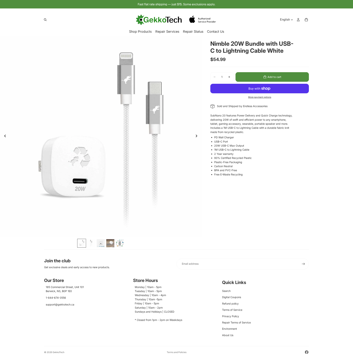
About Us (227, 335)
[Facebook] (306, 352)
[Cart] (306, 20)
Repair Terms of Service (236, 322)
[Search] (45, 20)
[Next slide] (197, 136)
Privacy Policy (230, 316)
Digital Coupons (231, 297)
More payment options (259, 97)
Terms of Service (232, 309)
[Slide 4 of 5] (110, 243)
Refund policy (230, 303)
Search (226, 290)
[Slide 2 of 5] (91, 243)
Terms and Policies (176, 352)
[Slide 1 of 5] (82, 243)
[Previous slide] (4, 136)
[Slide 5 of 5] (120, 243)
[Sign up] (303, 264)
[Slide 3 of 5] (101, 243)
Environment (229, 328)
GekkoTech (58, 352)
